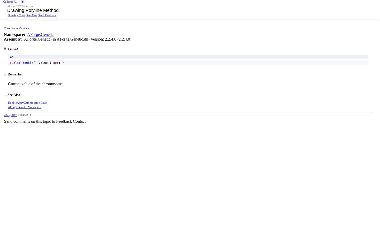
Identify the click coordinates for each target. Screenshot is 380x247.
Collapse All (10, 1)
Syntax (12, 48)
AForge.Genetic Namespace (24, 107)
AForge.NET (10, 115)
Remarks (14, 74)
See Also (31, 15)
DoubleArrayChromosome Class (27, 102)
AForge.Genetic (40, 34)
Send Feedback (47, 15)
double (27, 63)
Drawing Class (16, 15)
